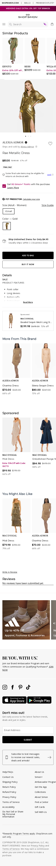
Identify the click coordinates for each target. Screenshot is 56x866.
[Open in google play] (39, 702)
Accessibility (8, 807)
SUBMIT (28, 739)
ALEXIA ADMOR (13, 142)
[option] (16, 369)
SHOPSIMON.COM (10, 2)
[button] (28, 199)
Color (9, 218)
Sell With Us (41, 812)
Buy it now (28, 264)
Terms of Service (11, 802)
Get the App (41, 787)
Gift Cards (40, 807)
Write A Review (9, 572)
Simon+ (39, 777)
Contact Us (8, 777)
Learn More (13, 187)
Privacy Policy (9, 797)
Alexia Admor (27, 146)
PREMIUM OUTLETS (45, 2)
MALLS (27, 2)
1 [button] (26, 135)
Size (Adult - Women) (28, 205)
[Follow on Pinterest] (20, 688)
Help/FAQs (7, 772)
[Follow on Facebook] (13, 688)
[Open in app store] (14, 702)
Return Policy (9, 787)
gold (6, 226)
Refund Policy (9, 792)
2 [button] (28, 135)
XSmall (8, 211)
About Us (39, 772)
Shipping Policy (9, 781)
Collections (40, 792)
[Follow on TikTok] (28, 688)
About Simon (41, 797)
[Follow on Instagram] (5, 688)
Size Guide (48, 205)
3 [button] (31, 135)
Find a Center (41, 802)
